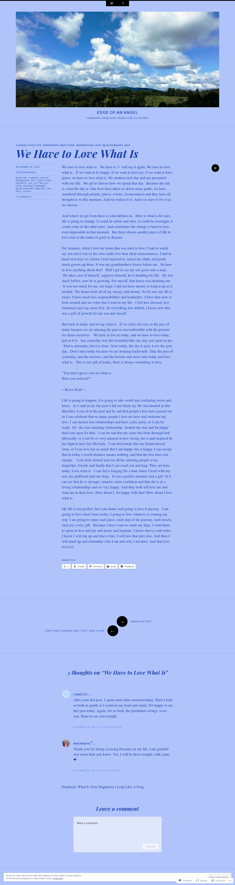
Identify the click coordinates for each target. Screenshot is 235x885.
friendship (50, 145)
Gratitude (67, 145)
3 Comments (24, 197)
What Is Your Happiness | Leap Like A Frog (111, 786)
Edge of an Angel (117, 112)
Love (97, 145)
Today (27, 191)
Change (21, 145)
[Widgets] (112, 3)
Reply (118, 727)
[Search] (123, 3)
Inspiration (84, 145)
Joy (30, 183)
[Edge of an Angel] (117, 60)
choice (44, 178)
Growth (21, 183)
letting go (41, 183)
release (40, 188)
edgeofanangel (26, 172)
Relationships (113, 145)
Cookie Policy (58, 878)
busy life (21, 178)
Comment (150, 846)
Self (127, 145)
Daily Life (35, 145)
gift (33, 180)
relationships (25, 188)
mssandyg (82, 743)
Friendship (22, 180)
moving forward (34, 186)
